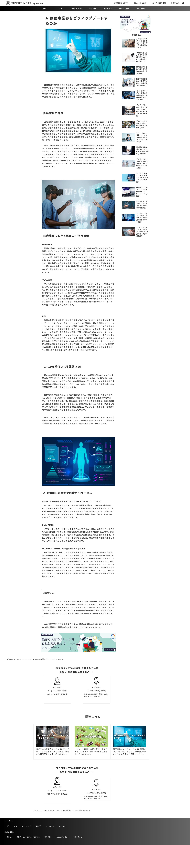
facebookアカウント (62, 837)
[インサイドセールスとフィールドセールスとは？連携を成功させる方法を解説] (128, 110)
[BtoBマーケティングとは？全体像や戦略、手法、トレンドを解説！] (128, 191)
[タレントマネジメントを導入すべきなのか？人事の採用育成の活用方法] (128, 95)
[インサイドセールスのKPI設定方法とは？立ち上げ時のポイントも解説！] (128, 163)
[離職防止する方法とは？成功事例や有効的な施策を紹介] (128, 70)
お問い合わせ (176, 3)
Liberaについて (140, 3)
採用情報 (48, 837)
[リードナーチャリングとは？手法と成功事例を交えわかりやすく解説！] (128, 217)
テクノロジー (124, 8)
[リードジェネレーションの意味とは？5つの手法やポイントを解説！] (128, 177)
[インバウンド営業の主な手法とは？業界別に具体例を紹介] (128, 124)
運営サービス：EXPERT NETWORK (28, 837)
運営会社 (9, 837)
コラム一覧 (140, 8)
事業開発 (92, 8)
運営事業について (121, 3)
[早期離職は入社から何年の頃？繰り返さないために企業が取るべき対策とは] (128, 57)
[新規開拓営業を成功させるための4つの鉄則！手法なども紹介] (128, 150)
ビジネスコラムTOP (14, 659)
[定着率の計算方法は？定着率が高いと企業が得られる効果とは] (128, 82)
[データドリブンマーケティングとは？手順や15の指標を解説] (128, 204)
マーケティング (76, 8)
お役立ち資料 (157, 3)
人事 (60, 8)
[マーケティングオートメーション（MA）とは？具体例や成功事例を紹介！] (128, 231)
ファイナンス (108, 8)
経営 (45, 8)
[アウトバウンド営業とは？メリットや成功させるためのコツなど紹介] (128, 137)
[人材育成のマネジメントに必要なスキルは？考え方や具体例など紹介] (128, 43)
